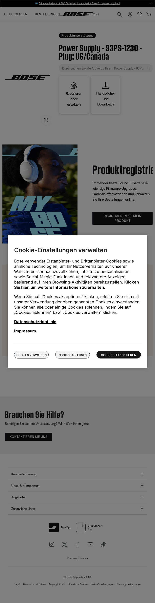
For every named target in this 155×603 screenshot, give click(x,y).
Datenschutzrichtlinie (35, 321)
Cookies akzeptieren (118, 355)
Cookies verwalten (31, 355)
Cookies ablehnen (73, 355)
